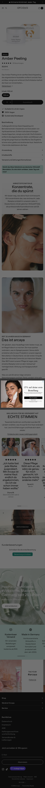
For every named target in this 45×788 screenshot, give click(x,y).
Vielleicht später (33, 399)
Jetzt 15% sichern (33, 397)
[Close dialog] (43, 381)
